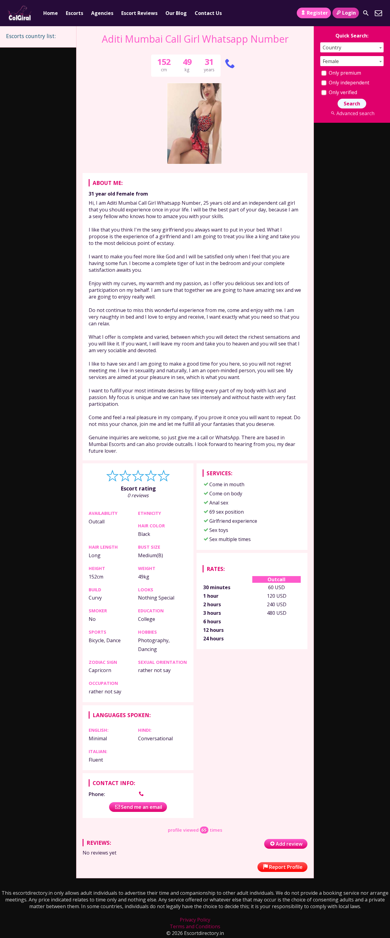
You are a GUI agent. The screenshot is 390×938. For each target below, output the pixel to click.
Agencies (102, 13)
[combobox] (352, 47)
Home (50, 13)
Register (317, 12)
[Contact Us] (378, 13)
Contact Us (208, 13)
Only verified (342, 92)
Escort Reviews (139, 13)
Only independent (348, 82)
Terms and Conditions (195, 926)
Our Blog (176, 13)
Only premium (344, 72)
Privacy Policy (195, 919)
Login (349, 12)
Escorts (74, 13)
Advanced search (355, 113)
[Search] (365, 13)
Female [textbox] (331, 61)
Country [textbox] (332, 47)
